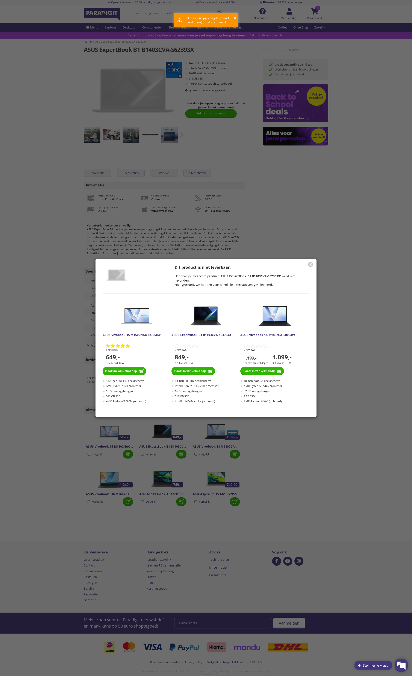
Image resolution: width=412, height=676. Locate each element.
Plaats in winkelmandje (121, 371)
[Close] (310, 264)
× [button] (235, 18)
